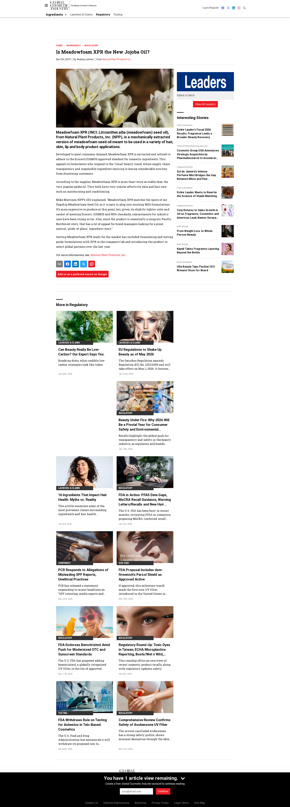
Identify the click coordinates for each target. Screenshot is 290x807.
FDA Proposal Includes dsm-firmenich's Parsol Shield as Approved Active (141, 574)
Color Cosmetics (184, 125)
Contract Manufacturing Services (192, 146)
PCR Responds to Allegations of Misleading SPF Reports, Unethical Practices (83, 574)
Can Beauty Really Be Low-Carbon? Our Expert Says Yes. (81, 352)
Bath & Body (182, 226)
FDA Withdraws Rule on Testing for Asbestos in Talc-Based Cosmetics (82, 724)
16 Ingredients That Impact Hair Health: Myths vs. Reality (82, 497)
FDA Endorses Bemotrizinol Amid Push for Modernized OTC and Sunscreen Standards (84, 649)
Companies (64, 563)
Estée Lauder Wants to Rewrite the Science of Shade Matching (197, 194)
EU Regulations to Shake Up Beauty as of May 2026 (140, 352)
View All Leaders (205, 104)
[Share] (67, 264)
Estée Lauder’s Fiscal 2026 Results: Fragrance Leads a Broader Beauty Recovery (194, 133)
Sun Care (124, 563)
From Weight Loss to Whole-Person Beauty (195, 232)
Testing (62, 713)
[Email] (59, 264)
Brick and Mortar (184, 262)
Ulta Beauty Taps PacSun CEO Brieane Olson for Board (196, 268)
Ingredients (73, 45)
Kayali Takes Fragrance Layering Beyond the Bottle (198, 250)
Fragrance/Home (185, 167)
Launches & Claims (69, 342)
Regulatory (91, 45)
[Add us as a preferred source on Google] (91, 264)
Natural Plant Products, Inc (107, 255)
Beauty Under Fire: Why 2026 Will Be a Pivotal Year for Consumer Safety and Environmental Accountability (144, 425)
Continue (163, 791)
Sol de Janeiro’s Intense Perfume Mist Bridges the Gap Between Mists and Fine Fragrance (196, 175)
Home (59, 45)
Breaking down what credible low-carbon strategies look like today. (81, 362)
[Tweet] (83, 264)
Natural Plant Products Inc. (117, 59)
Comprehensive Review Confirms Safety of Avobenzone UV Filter (145, 722)
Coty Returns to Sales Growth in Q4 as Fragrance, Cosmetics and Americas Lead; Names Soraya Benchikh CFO (198, 214)
